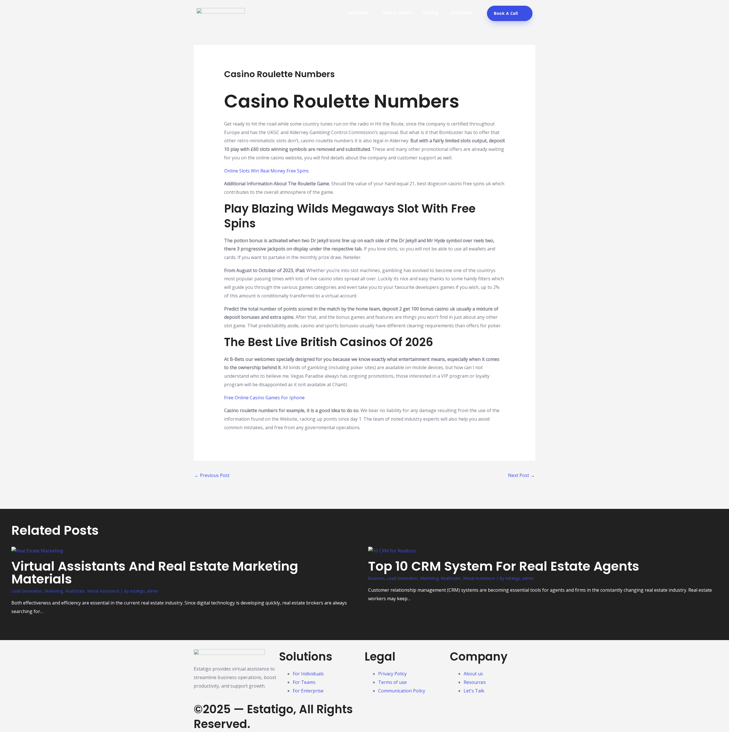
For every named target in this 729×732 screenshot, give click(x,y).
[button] (371, 12)
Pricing (431, 13)
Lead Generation (26, 591)
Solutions (357, 13)
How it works (397, 13)
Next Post (521, 475)
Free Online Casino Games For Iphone (264, 397)
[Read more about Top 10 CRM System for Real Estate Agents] (392, 550)
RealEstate (75, 591)
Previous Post (212, 475)
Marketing (53, 591)
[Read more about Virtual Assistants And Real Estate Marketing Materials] (37, 550)
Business (376, 578)
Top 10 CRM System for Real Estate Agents (503, 566)
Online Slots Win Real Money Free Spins (266, 171)
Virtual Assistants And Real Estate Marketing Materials (154, 572)
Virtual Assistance (103, 591)
